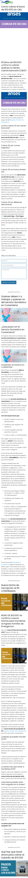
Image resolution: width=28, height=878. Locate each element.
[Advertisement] (14, 44)
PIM (2, 216)
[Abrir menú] (25, 2)
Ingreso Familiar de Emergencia (14, 731)
